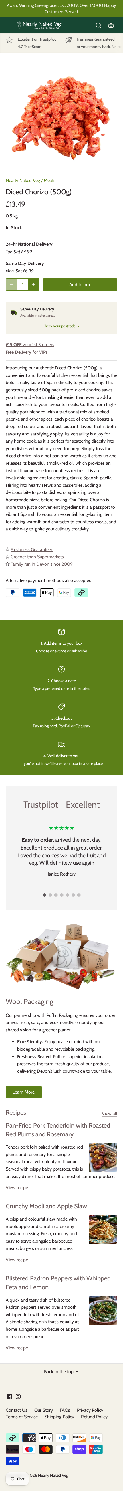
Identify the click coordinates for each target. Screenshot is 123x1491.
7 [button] (79, 895)
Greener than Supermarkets (37, 556)
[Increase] (33, 285)
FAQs (65, 1410)
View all (109, 1113)
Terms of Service (22, 1416)
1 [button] (44, 895)
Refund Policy (94, 1416)
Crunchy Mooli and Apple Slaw (46, 1206)
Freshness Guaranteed (32, 549)
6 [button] (73, 895)
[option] (61, 117)
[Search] (98, 25)
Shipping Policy (59, 1416)
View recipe (17, 1187)
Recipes (16, 1112)
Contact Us (16, 1410)
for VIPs (27, 352)
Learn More (24, 1092)
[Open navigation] (9, 25)
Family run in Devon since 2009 (42, 564)
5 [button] (67, 895)
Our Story (43, 1410)
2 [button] (50, 895)
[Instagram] (18, 1396)
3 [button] (56, 895)
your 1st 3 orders (30, 344)
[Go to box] (111, 25)
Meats (49, 180)
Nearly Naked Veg (23, 180)
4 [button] (61, 895)
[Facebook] (9, 1396)
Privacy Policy (90, 1410)
